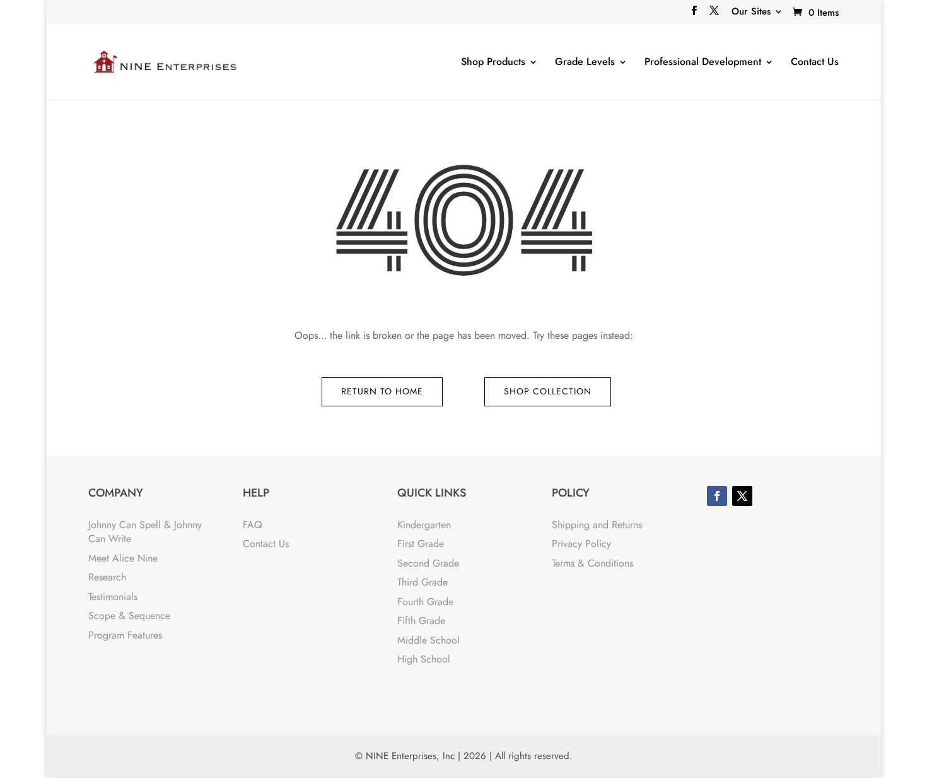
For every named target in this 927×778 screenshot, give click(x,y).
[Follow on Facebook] (717, 496)
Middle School (428, 640)
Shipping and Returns (597, 524)
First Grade (420, 543)
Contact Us (815, 62)
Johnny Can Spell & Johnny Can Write (145, 531)
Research (107, 577)
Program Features (125, 635)
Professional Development (702, 62)
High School (423, 659)
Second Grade (428, 563)
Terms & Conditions (592, 563)
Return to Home (382, 391)
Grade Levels (585, 62)
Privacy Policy (581, 543)
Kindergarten (424, 524)
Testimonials (112, 596)
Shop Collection (548, 391)
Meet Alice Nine (123, 558)
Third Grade (422, 582)
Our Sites (751, 12)
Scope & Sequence (129, 615)
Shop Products (493, 62)
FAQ (252, 524)
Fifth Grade (421, 620)
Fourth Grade (425, 601)
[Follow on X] (742, 496)
